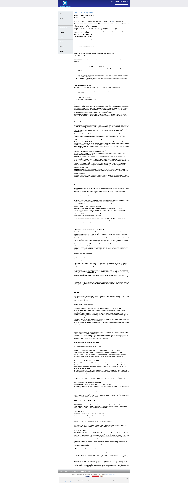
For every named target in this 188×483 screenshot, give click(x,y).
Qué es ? (121, 1)
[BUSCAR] (127, 4)
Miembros (62, 23)
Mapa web (126, 1)
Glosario (61, 46)
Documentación (63, 27)
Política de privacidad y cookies (85, 471)
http (112, 21)
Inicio (112, 1)
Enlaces (61, 37)
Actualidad (62, 32)
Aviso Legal (73, 471)
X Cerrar (127, 478)
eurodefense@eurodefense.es (122, 6)
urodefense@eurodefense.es (83, 29)
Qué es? (61, 18)
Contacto (116, 1)
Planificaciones (63, 41)
